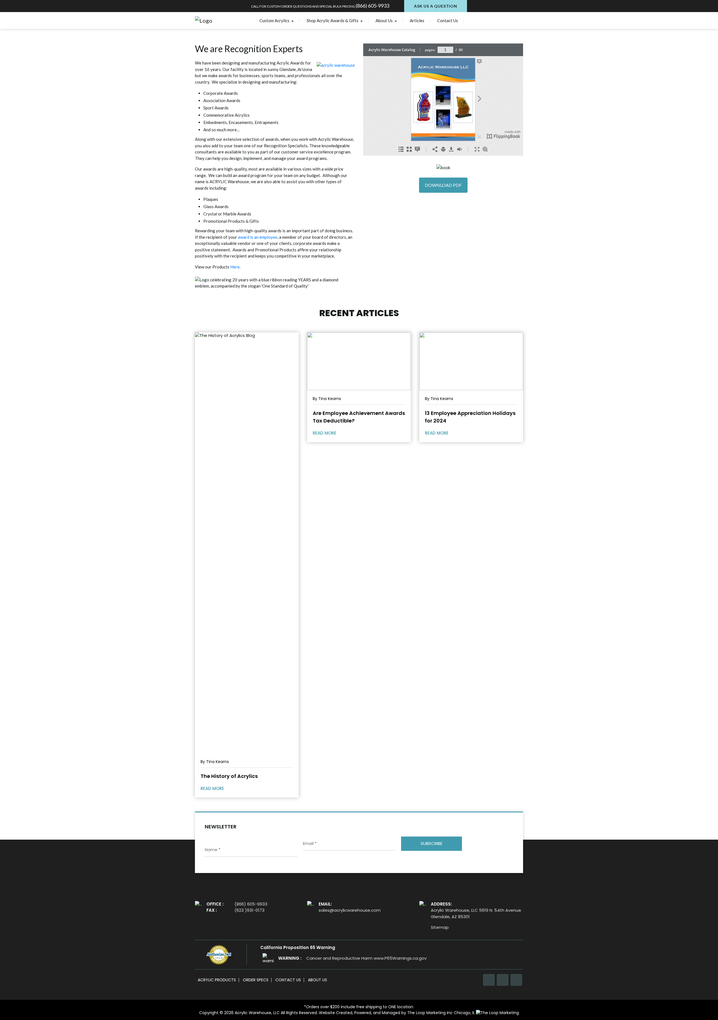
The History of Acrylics (229, 776)
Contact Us (447, 20)
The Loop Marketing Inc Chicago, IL (441, 1013)
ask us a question (435, 6)
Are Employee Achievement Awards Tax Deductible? (359, 417)
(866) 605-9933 (372, 6)
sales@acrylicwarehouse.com (350, 910)
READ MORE (213, 788)
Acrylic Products (217, 980)
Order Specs (255, 980)
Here (235, 266)
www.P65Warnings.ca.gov (400, 958)
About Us (384, 20)
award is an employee (257, 237)
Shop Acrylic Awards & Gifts (333, 20)
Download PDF (443, 185)
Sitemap (440, 927)
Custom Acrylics (274, 20)
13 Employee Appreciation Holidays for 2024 (470, 417)
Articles (417, 20)
